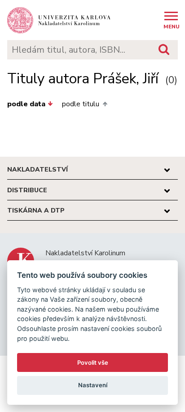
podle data (26, 104)
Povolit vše (92, 362)
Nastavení (92, 385)
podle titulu (80, 104)
